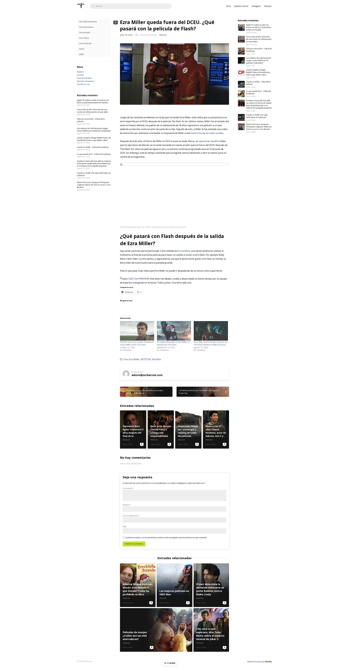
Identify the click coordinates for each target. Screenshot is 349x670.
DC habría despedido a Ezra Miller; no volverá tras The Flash (173, 343)
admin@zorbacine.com (147, 375)
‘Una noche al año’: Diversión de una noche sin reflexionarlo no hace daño (92, 110)
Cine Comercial (85, 43)
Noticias (267, 6)
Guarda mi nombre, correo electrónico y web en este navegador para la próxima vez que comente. (166, 537)
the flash (156, 359)
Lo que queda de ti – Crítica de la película (94, 154)
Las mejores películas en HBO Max (174, 585)
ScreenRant (184, 250)
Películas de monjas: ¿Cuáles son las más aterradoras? (156, 630)
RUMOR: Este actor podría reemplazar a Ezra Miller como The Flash (137, 343)
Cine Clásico (84, 38)
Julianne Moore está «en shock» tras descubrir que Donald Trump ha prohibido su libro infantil (138, 585)
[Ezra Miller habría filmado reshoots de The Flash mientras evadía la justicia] (211, 331)
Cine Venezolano (86, 27)
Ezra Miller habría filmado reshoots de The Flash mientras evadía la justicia (210, 343)
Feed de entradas (84, 78)
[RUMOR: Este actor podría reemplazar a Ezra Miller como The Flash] (137, 331)
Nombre (127, 505)
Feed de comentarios (85, 81)
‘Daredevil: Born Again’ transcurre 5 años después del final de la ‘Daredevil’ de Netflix (133, 429)
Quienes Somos (241, 6)
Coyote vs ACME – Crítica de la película (92, 147)
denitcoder (256, 661)
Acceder (80, 75)
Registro (80, 71)
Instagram (256, 6)
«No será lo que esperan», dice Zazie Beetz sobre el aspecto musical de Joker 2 (211, 630)
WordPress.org (83, 84)
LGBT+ (81, 54)
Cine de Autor (84, 32)
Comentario (128, 488)
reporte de (209, 141)
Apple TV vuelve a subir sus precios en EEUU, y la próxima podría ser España (93, 101)
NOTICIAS (146, 359)
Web (125, 526)
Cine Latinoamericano (88, 21)
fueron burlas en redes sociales (207, 133)
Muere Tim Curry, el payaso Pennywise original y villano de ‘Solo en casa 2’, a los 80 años (94, 184)
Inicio (228, 6)
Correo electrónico (131, 515)
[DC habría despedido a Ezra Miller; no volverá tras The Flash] (174, 331)
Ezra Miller (134, 359)
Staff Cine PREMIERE (138, 278)
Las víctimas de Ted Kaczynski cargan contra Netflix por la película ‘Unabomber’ (94, 129)
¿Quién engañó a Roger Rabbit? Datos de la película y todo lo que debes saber (94, 138)
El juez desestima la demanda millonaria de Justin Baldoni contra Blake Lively (211, 585)
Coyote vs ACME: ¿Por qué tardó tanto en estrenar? (256, 116)
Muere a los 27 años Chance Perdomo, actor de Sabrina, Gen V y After (216, 429)
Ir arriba (171, 663)
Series (81, 49)
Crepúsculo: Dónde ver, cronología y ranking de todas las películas (188, 429)
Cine (125, 359)
